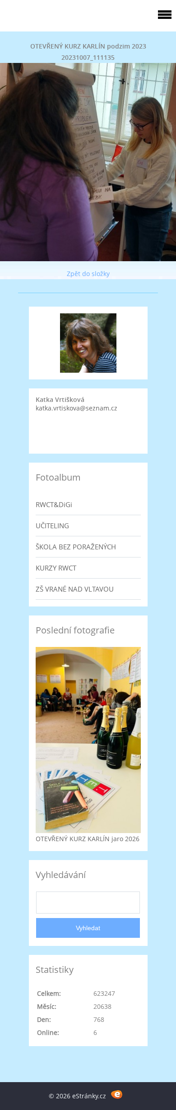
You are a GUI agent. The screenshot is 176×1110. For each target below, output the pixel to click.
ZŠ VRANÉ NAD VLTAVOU (75, 588)
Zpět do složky (88, 273)
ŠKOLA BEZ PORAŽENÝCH (76, 546)
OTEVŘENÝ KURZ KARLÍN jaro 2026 (87, 838)
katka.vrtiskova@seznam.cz (76, 408)
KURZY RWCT (56, 567)
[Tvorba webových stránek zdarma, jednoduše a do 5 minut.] (117, 1094)
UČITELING (52, 525)
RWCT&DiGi (54, 504)
